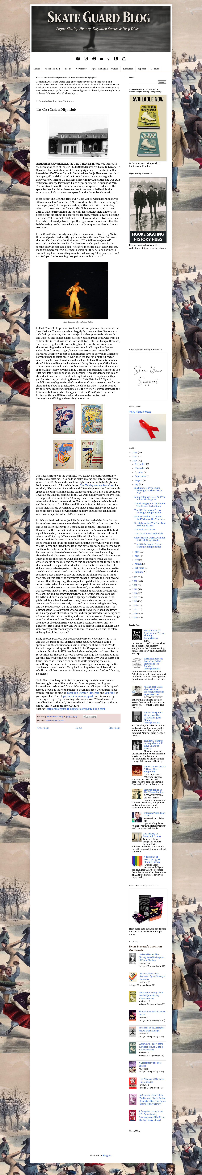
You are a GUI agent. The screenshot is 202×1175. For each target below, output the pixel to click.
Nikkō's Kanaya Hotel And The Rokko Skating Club (149, 498)
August (139, 480)
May (137, 555)
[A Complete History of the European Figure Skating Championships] (134, 1048)
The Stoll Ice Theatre (144, 529)
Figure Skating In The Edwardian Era (154, 791)
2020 (135, 589)
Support (142, 68)
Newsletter (81, 68)
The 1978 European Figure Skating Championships (147, 545)
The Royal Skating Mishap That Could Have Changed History (153, 744)
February (140, 568)
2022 (135, 581)
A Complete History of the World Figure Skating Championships (151, 995)
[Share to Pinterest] (95, 716)
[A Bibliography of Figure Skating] (134, 1067)
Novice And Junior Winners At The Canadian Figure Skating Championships (153, 717)
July (137, 484)
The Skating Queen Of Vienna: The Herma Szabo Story (149, 504)
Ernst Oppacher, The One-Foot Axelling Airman (150, 524)
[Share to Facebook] (92, 716)
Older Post (114, 728)
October (139, 472)
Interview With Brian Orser (154, 814)
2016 (134, 605)
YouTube (110, 692)
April (137, 559)
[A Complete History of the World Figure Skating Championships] (134, 997)
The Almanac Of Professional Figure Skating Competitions (154, 634)
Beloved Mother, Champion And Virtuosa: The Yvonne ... (149, 517)
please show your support (78, 696)
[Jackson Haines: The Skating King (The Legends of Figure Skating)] (134, 959)
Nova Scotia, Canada (55, 720)
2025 (135, 456)
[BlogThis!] (86, 716)
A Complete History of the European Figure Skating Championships (151, 1046)
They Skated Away (140, 411)
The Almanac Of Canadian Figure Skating (151, 1080)
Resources (128, 68)
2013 (134, 617)
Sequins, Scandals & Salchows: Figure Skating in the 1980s (152, 976)
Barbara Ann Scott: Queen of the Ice (152, 1013)
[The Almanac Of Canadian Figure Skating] (134, 1083)
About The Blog (52, 68)
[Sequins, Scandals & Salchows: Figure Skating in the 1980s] (134, 977)
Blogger (107, 1155)
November (140, 468)
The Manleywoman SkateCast (97, 485)
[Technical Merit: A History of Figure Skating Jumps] (134, 1032)
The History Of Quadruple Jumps (152, 835)
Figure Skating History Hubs (105, 68)
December (140, 464)
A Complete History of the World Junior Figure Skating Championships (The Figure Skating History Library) (152, 1099)
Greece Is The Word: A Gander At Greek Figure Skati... (149, 539)
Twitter (83, 692)
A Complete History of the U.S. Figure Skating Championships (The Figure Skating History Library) (152, 1115)
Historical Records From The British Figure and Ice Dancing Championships (153, 663)
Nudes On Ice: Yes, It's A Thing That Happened (155, 769)
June (137, 551)
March (138, 564)
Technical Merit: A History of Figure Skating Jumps (152, 1029)
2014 (134, 613)
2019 (134, 593)
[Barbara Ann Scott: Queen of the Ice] (134, 1016)
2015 (135, 609)
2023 (135, 577)
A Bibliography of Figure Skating (150, 1064)
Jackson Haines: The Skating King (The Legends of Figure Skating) (151, 957)
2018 (135, 597)
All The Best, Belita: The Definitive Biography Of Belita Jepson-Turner (154, 691)
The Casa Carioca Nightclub (148, 533)
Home (37, 68)
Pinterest (94, 692)
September (141, 476)
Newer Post (43, 728)
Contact (155, 68)
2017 (134, 601)
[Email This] (84, 716)
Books (68, 68)
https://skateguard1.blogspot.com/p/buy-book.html (76, 708)
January (139, 572)
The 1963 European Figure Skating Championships (147, 511)
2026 (135, 452)
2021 (135, 585)
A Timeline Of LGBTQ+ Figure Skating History (152, 859)
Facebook (72, 692)
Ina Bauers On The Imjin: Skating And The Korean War (148, 490)
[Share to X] (89, 716)
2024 (135, 460)
